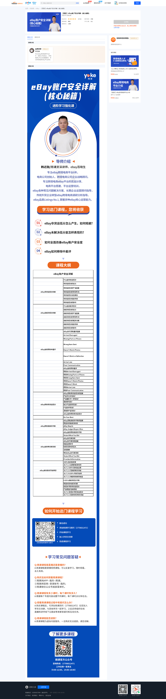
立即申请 (43, 687)
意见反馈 (48, 695)
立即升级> (117, 27)
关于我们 (28, 695)
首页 (26, 8)
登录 (137, 3)
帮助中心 (41, 695)
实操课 (32, 8)
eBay (37, 8)
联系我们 (34, 695)
